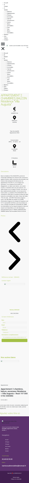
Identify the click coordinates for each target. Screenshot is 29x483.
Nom (3, 320)
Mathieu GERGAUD (14, 309)
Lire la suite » (4, 399)
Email (3, 325)
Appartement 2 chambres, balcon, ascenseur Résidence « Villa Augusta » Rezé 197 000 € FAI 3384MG (14, 392)
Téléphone (4, 329)
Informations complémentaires (10, 334)
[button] (3, 46)
